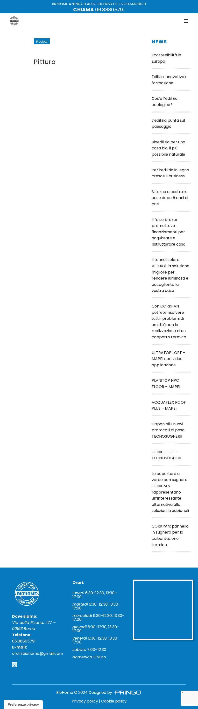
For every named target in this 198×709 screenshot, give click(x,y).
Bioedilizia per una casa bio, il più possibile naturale (168, 148)
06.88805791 (110, 9)
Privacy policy (85, 701)
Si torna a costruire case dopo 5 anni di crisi (170, 198)
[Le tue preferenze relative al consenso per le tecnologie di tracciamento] (23, 704)
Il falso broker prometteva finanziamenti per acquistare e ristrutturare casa (168, 232)
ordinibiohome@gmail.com (37, 653)
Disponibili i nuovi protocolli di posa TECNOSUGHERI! (168, 430)
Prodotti (41, 42)
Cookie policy (114, 701)
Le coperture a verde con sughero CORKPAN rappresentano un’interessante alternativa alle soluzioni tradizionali (170, 492)
